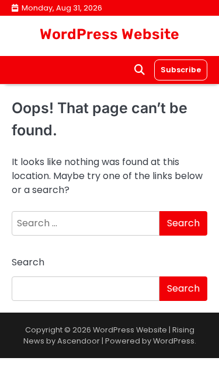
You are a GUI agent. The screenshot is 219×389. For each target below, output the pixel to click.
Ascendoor (78, 341)
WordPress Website (109, 34)
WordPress (173, 341)
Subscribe (181, 70)
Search (28, 262)
